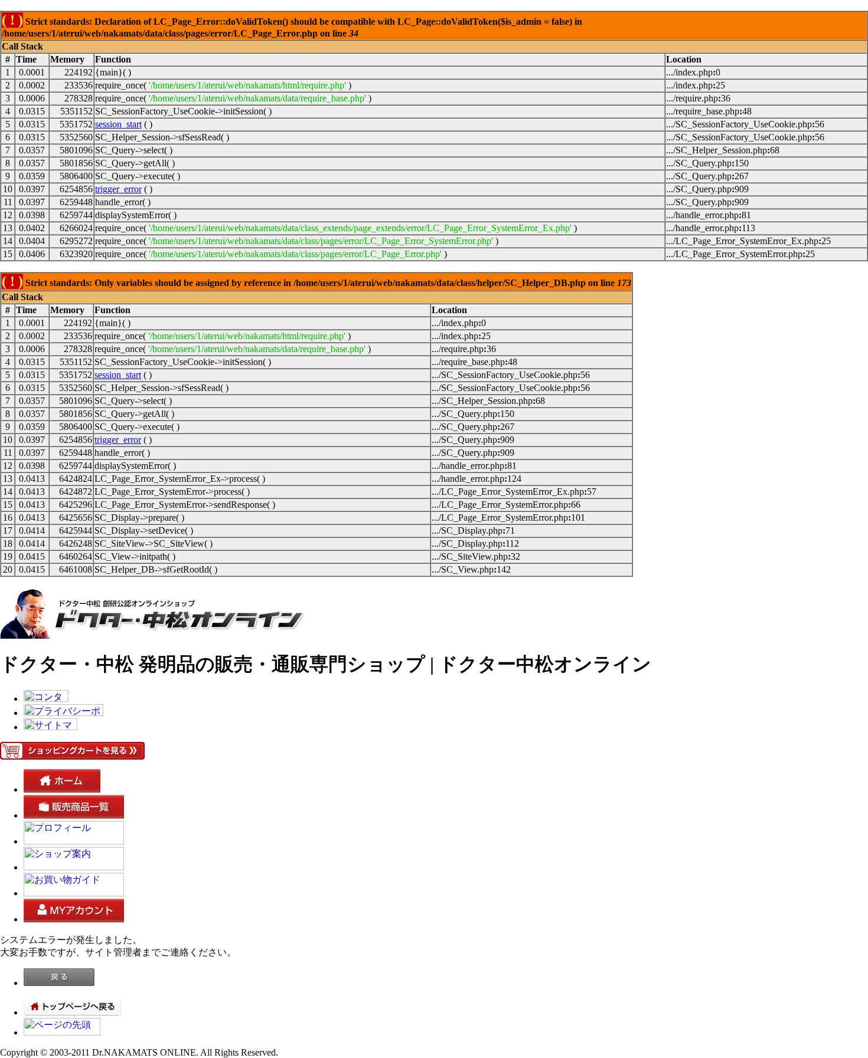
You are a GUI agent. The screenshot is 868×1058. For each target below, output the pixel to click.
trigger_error (118, 189)
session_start (118, 124)
